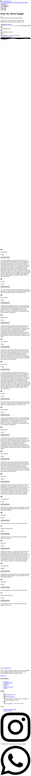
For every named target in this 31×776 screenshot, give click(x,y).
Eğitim (4, 75)
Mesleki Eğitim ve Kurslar (8, 80)
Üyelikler (4, 82)
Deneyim (4, 78)
